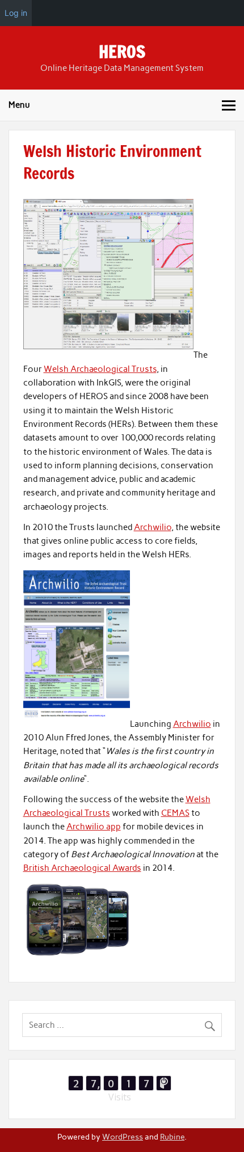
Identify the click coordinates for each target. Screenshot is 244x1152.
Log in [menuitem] (16, 13)
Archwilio (152, 527)
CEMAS (175, 813)
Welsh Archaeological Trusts (100, 369)
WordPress (122, 1136)
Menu (19, 105)
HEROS (122, 51)
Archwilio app (93, 826)
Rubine (172, 1136)
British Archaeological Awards (82, 868)
